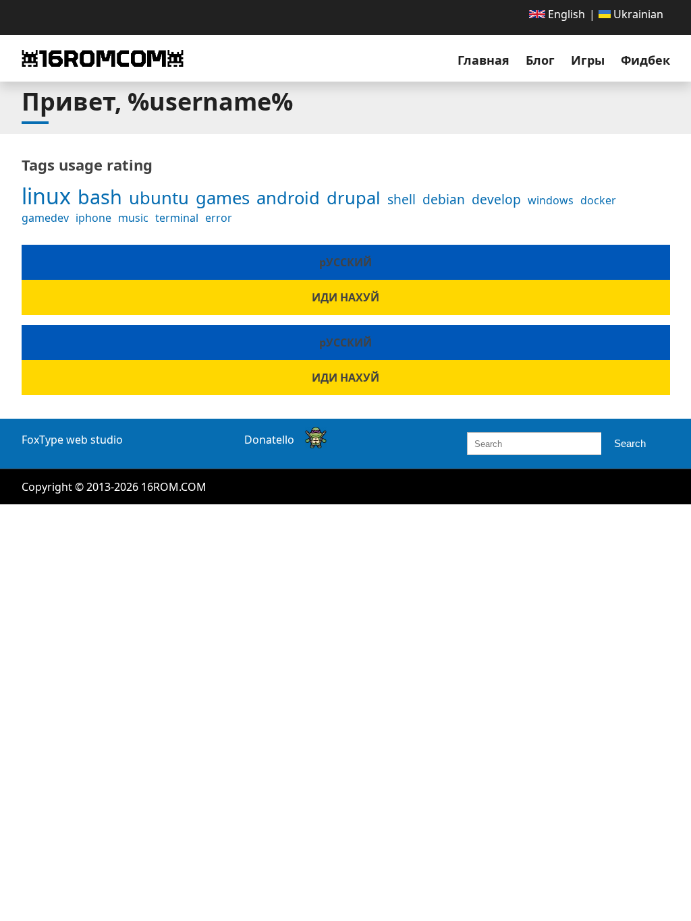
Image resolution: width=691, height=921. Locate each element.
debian (443, 199)
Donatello (269, 439)
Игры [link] (588, 60)
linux (46, 195)
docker (598, 200)
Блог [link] (540, 60)
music (133, 217)
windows (551, 200)
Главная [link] (483, 60)
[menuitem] (557, 14)
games (223, 198)
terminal (176, 217)
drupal (354, 198)
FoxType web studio (72, 439)
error (218, 217)
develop (496, 199)
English (565, 14)
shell (401, 199)
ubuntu (159, 198)
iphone (93, 217)
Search (630, 443)
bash (100, 196)
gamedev (45, 217)
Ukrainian (637, 14)
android (288, 198)
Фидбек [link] (645, 60)
